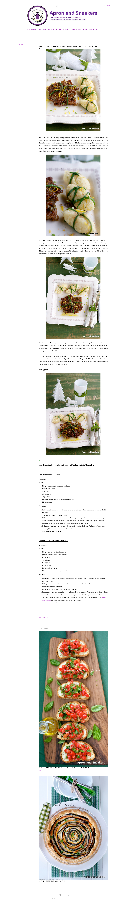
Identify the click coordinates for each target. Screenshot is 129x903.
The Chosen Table (91, 29)
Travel (39, 29)
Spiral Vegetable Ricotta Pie (52, 881)
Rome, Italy (45, 617)
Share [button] (21, 44)
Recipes (33, 29)
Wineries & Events (78, 29)
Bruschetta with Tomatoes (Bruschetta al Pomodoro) (64, 768)
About (28, 29)
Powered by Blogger (65, 895)
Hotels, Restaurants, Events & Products (56, 29)
